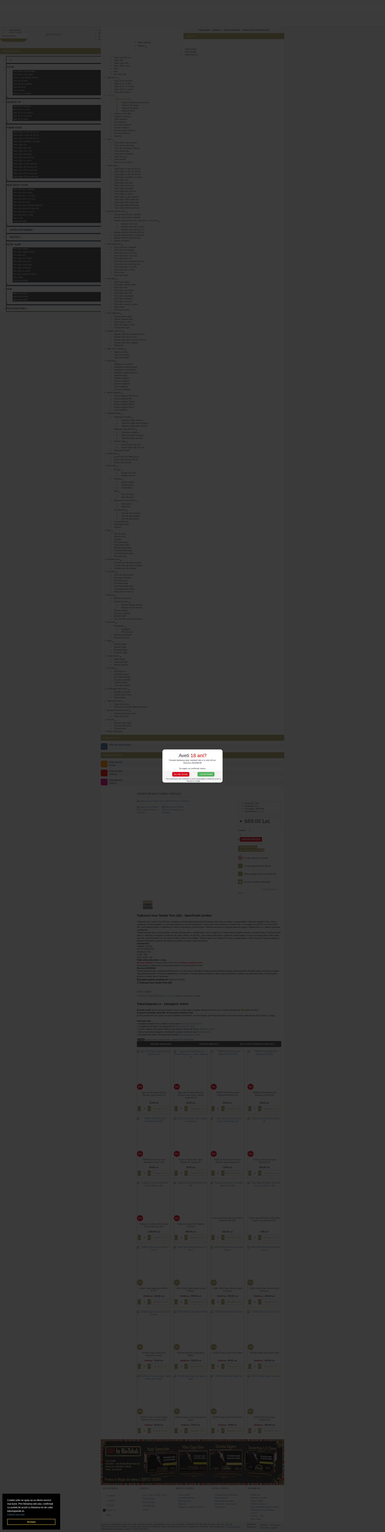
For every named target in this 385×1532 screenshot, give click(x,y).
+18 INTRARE (206, 774)
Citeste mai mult (15, 1514)
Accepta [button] (31, 1522)
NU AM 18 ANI (181, 774)
